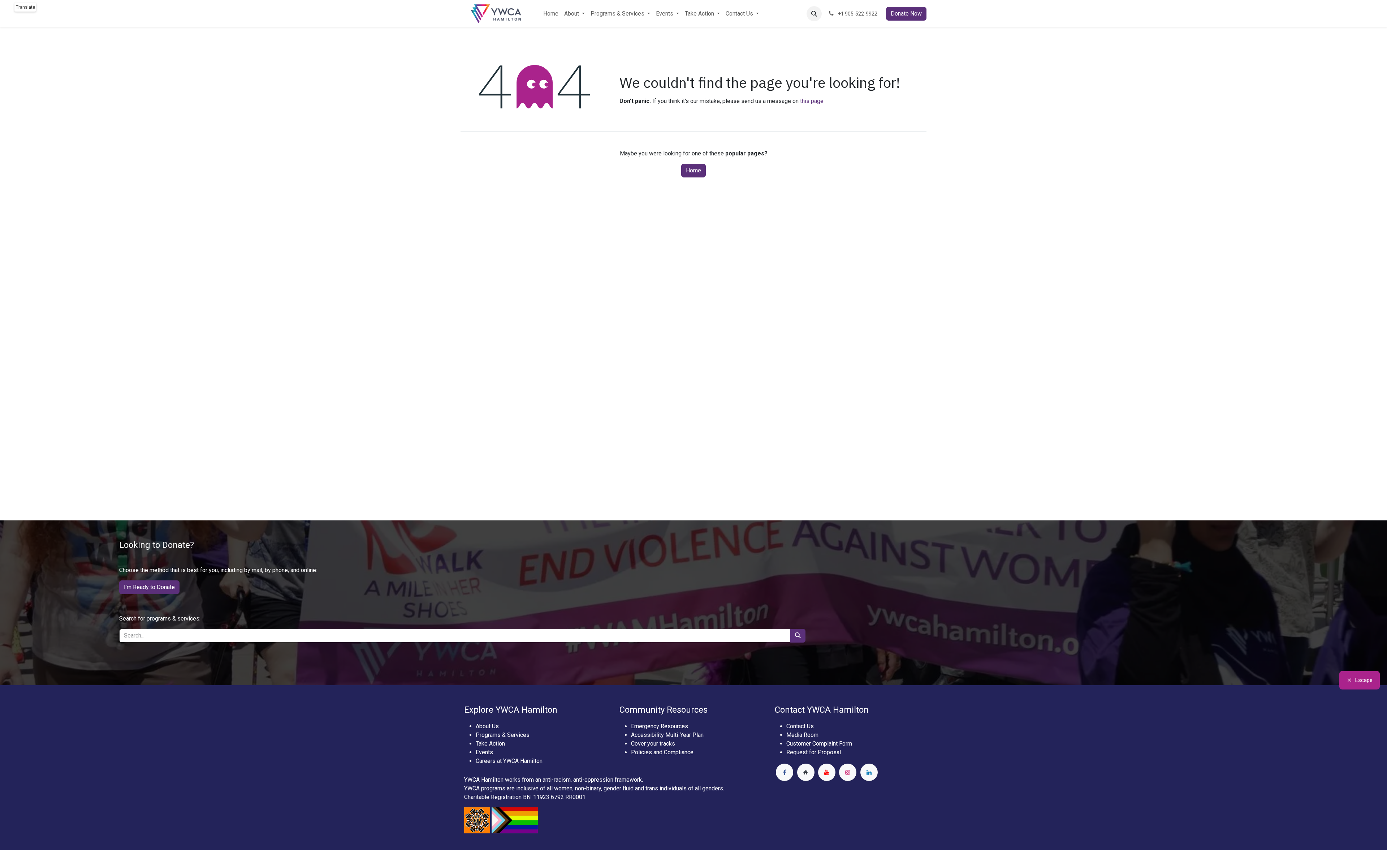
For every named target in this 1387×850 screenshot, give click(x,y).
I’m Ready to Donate (149, 587)
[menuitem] (550, 14)
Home (693, 170)
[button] (814, 13)
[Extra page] (806, 772)
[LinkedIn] (869, 772)
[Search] (797, 636)
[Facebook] (784, 772)
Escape (1364, 680)
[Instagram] (847, 772)
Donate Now (906, 13)
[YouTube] (826, 772)
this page (812, 101)
